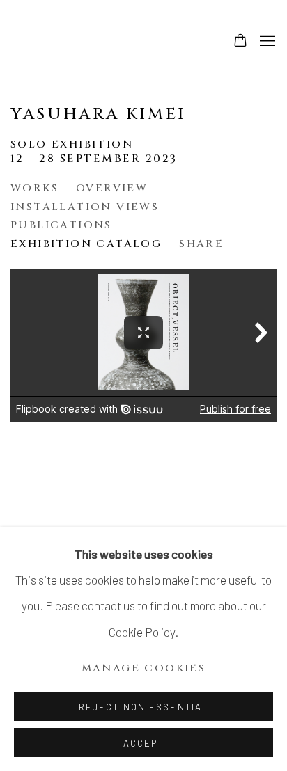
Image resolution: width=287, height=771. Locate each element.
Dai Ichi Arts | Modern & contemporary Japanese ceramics (52, 42)
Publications (61, 225)
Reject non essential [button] (143, 707)
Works (34, 188)
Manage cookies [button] (144, 668)
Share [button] (201, 244)
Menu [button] (266, 41)
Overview (112, 188)
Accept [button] (143, 743)
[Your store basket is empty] (240, 41)
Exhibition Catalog (86, 244)
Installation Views (84, 207)
